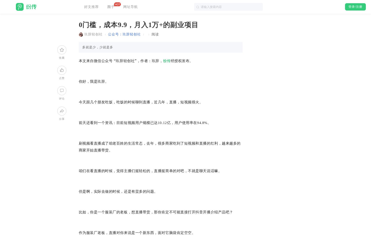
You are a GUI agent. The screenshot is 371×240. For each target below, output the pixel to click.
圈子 (111, 7)
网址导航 (130, 7)
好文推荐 (91, 7)
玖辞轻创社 (93, 34)
